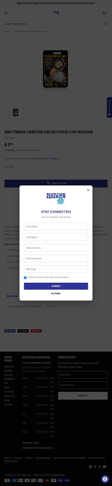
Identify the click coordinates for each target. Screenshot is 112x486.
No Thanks (56, 293)
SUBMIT (56, 286)
